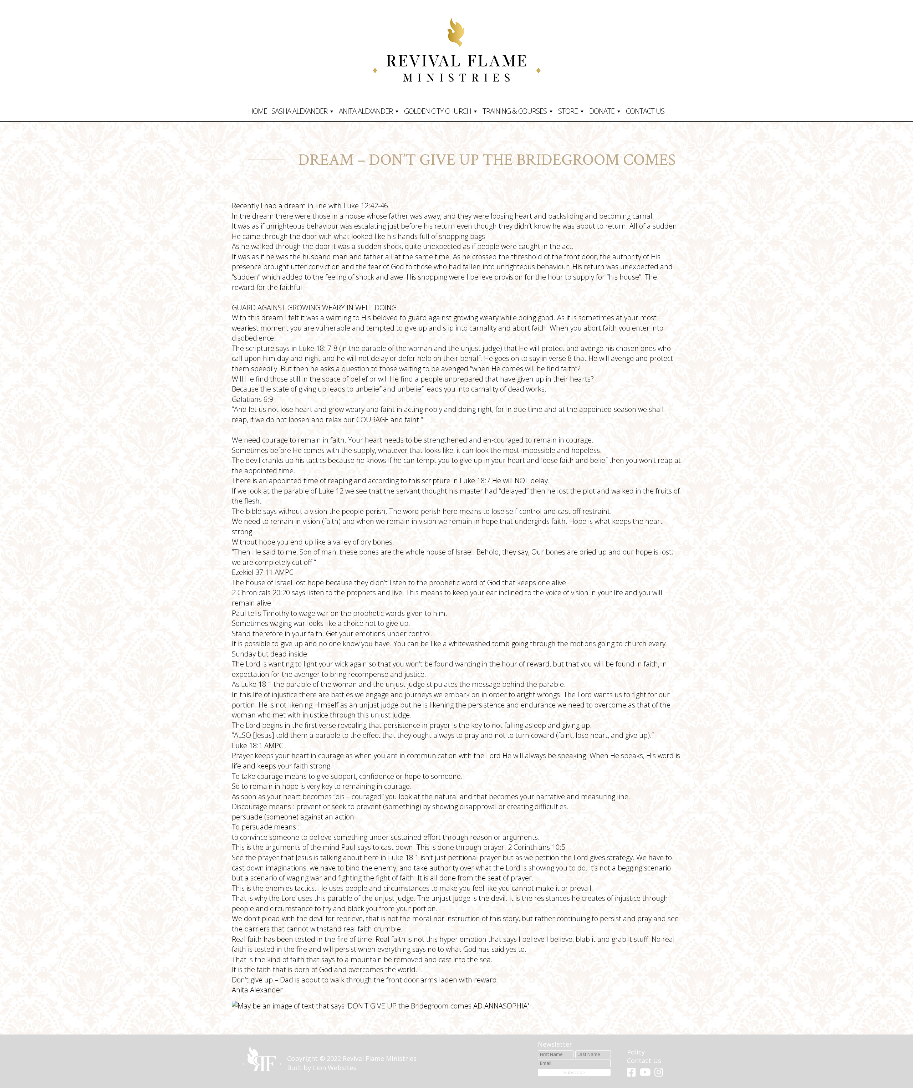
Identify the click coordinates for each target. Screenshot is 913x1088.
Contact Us (645, 111)
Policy (636, 1052)
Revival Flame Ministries (380, 1058)
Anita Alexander (366, 111)
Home (257, 111)
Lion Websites (334, 1067)
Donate (601, 111)
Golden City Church (437, 111)
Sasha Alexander (299, 111)
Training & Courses (515, 111)
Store (568, 111)
